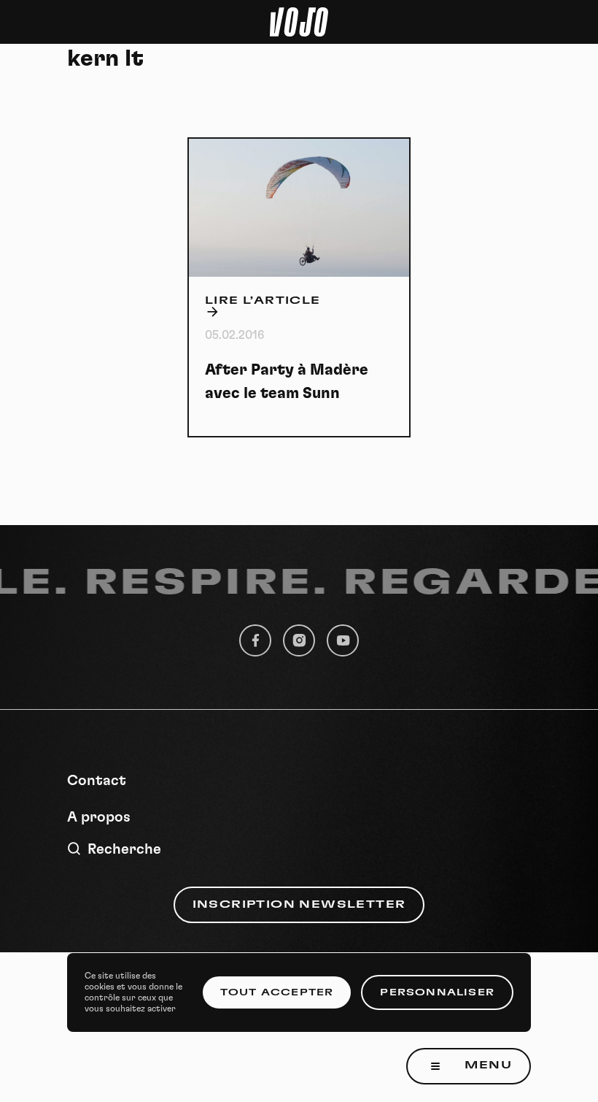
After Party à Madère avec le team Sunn (286, 381)
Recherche (124, 849)
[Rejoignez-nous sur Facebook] (255, 640)
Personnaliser (437, 992)
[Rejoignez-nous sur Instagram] (299, 640)
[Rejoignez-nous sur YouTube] (343, 640)
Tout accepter (277, 992)
